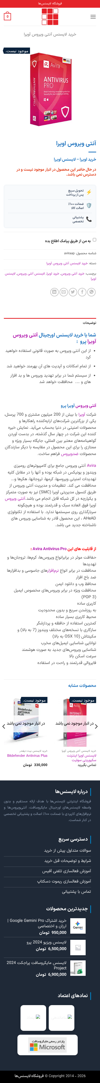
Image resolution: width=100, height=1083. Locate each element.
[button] (93, 16)
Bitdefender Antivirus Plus (27, 756)
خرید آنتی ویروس (72, 273)
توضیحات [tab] (89, 323)
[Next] (4, 737)
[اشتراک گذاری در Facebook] (82, 292)
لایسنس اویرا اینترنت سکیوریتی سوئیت (81, 757)
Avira (91, 466)
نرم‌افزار (53, 571)
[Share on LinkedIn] (54, 292)
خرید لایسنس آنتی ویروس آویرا (50, 34)
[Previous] (96, 737)
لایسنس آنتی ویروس (31, 273)
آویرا (81, 415)
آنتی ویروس (85, 406)
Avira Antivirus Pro (49, 549)
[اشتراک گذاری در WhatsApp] (91, 292)
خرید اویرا (53, 273)
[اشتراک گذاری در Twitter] (73, 292)
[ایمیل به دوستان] (63, 292)
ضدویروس (69, 454)
